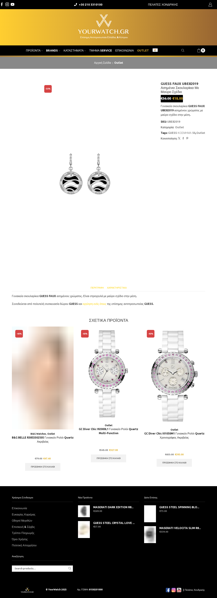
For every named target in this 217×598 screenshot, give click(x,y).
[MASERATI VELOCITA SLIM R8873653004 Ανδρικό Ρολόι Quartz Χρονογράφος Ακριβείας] (150, 534)
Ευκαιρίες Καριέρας (23, 514)
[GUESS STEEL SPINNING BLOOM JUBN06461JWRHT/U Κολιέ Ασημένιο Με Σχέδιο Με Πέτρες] (150, 513)
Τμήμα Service (100, 50)
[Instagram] (7, 5)
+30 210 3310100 (90, 4)
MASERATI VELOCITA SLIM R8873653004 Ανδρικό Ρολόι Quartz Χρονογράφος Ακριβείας (180, 528)
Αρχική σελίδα (102, 62)
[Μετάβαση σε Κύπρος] (155, 50)
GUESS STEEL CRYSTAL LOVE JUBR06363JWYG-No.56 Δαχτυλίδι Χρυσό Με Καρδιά (114, 522)
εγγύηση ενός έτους (94, 303)
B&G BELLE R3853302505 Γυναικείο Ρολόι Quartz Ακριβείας (43, 439)
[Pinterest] (186, 138)
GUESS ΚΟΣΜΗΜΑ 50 (181, 132)
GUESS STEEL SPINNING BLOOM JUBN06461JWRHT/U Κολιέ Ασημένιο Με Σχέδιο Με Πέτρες (180, 507)
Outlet (143, 50)
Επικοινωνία (124, 50)
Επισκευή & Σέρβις (23, 526)
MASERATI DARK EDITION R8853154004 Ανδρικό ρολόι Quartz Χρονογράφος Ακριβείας (114, 507)
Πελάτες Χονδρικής (195, 590)
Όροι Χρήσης (20, 539)
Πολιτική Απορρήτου (24, 545)
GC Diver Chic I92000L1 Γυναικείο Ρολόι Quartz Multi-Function (108, 431)
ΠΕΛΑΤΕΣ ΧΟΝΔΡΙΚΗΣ (163, 4)
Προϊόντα (33, 50)
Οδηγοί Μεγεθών (22, 520)
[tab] (97, 288)
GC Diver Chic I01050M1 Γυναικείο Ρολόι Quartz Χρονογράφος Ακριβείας (174, 435)
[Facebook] (2, 5)
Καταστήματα (74, 50)
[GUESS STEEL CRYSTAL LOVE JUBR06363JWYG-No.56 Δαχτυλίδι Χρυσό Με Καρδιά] (84, 529)
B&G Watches (38, 433)
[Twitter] (12, 5)
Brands (52, 50)
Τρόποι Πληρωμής (23, 532)
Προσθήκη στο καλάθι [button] (43, 467)
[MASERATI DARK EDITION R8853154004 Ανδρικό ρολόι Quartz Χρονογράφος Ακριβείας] (84, 511)
